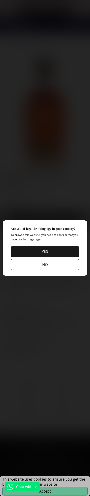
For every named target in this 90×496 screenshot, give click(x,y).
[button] (45, 251)
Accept (45, 491)
